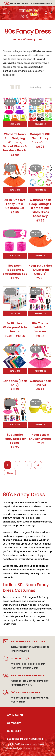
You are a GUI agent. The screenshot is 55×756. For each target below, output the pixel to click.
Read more (14, 124)
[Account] (9, 13)
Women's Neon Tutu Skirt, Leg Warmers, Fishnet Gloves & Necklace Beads (15, 142)
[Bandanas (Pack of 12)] (15, 356)
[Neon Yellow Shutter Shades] (40, 410)
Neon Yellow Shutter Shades (40, 437)
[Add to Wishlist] (22, 101)
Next (10, 472)
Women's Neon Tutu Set (40, 383)
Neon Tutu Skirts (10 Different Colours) (40, 270)
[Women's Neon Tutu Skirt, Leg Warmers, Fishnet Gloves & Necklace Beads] (15, 109)
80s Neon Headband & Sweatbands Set (15, 270)
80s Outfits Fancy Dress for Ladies (15, 439)
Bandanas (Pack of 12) (15, 383)
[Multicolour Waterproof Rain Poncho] (15, 298)
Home (16, 39)
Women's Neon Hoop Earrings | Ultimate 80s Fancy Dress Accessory (40, 208)
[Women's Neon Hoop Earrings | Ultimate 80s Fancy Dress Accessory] (40, 175)
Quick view (22, 106)
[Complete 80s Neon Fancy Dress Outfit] (40, 109)
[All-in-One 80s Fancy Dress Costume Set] (15, 175)
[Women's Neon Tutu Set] (40, 356)
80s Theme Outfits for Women (40, 327)
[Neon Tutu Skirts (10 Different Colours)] (40, 241)
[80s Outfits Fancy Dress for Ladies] (15, 410)
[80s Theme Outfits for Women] (40, 298)
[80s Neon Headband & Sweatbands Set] (15, 241)
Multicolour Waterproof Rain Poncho (15, 327)
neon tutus (22, 521)
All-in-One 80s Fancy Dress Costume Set (14, 204)
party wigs (9, 620)
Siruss (30, 748)
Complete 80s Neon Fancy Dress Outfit (40, 138)
